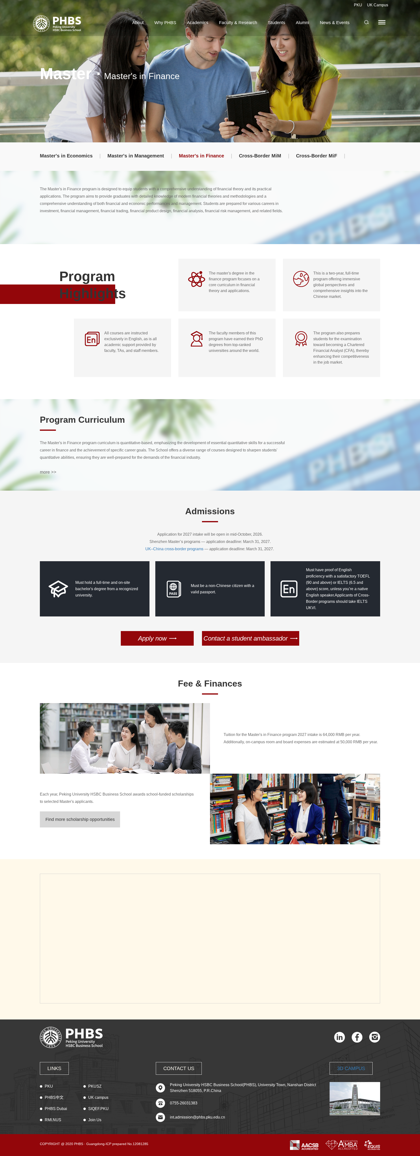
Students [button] (276, 22)
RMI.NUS (53, 1120)
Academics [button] (197, 22)
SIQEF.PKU (98, 1109)
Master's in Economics (66, 155)
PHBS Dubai (56, 1109)
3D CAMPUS (351, 1068)
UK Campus (377, 5)
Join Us (94, 1120)
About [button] (138, 22)
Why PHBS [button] (165, 22)
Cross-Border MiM (260, 155)
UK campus (98, 1097)
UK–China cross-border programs (174, 549)
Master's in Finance (201, 155)
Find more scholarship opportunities (80, 819)
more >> (48, 472)
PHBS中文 (54, 1097)
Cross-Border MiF (316, 155)
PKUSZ (95, 1086)
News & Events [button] (335, 22)
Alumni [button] (302, 22)
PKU (358, 5)
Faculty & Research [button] (238, 22)
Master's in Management (135, 155)
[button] (382, 22)
